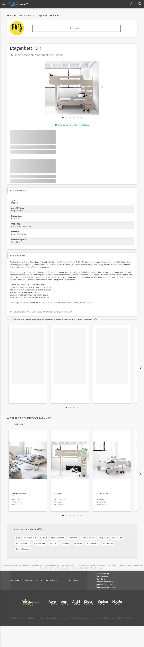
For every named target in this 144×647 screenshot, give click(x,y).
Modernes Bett (30, 538)
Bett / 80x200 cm (23, 543)
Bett (18, 538)
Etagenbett (103, 538)
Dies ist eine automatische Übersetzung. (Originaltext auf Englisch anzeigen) (41, 312)
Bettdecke (78, 543)
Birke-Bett (65, 543)
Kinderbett (73, 538)
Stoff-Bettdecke (92, 543)
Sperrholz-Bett (39, 543)
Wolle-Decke (117, 538)
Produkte (75, 28)
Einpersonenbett (57, 538)
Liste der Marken (102, 573)
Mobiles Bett (108, 543)
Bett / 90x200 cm (88, 538)
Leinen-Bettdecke (23, 549)
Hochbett (53, 543)
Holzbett (43, 538)
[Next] (102, 87)
